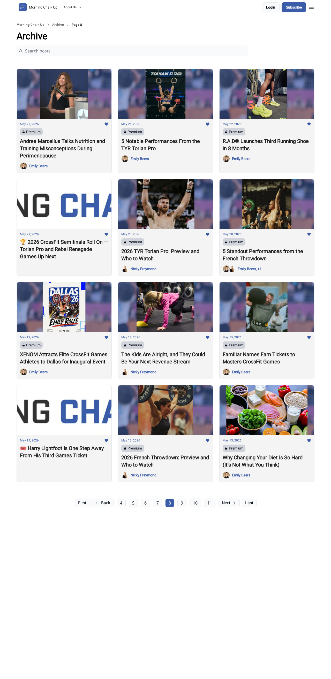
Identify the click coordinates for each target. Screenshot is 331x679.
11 (209, 503)
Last (249, 502)
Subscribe (294, 7)
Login (270, 7)
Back (105, 502)
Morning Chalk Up (30, 25)
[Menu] (311, 6)
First (82, 502)
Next (226, 502)
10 (195, 503)
